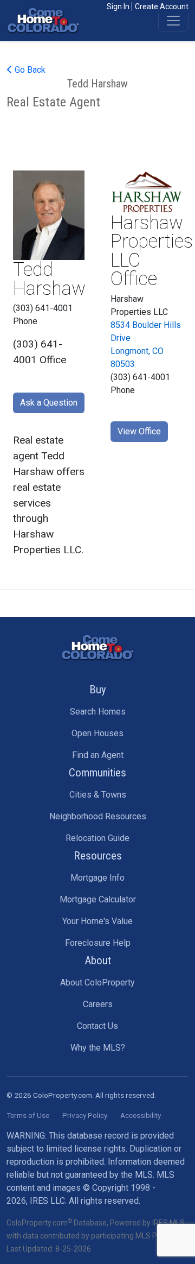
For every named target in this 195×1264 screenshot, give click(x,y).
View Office (139, 431)
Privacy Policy (84, 1115)
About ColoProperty (97, 982)
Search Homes (98, 711)
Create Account (161, 6)
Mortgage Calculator (98, 899)
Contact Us (97, 1026)
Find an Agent (97, 755)
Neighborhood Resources (97, 816)
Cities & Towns (97, 794)
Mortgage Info (97, 878)
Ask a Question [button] (48, 402)
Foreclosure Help (98, 943)
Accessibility (140, 1115)
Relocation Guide (97, 838)
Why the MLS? (97, 1047)
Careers (98, 1004)
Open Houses (97, 733)
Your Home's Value (97, 921)
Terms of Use (27, 1115)
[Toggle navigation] (173, 20)
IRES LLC (47, 1201)
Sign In (118, 6)
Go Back (29, 70)
